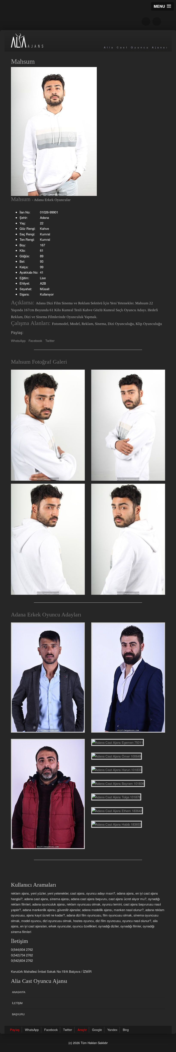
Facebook (35, 340)
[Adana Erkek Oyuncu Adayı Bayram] (118, 783)
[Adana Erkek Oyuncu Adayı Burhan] (48, 794)
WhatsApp (18, 340)
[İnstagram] (156, 21)
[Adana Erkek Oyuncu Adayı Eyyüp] (48, 677)
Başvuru (18, 1014)
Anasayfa (18, 992)
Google (97, 1030)
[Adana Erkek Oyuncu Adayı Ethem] (117, 811)
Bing (126, 1030)
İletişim (17, 1003)
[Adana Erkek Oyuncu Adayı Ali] (128, 677)
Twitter (50, 340)
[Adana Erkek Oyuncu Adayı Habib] (116, 824)
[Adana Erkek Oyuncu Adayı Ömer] (116, 756)
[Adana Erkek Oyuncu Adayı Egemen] (117, 742)
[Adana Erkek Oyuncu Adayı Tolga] (116, 797)
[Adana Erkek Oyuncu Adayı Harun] (116, 770)
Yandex (112, 1030)
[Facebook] (146, 21)
